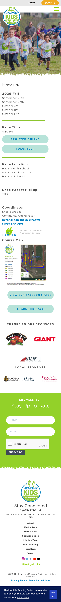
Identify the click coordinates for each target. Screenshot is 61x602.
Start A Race (30, 532)
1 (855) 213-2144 (30, 510)
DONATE (50, 3)
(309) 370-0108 (13, 224)
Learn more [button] (23, 597)
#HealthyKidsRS (31, 564)
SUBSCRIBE (15, 452)
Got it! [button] (53, 594)
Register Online (25, 139)
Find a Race (30, 527)
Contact (30, 553)
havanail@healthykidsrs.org (21, 220)
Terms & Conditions (39, 580)
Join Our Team (30, 540)
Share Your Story (30, 545)
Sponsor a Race (30, 536)
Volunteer (25, 149)
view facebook (30, 295)
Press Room (30, 549)
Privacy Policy (19, 580)
